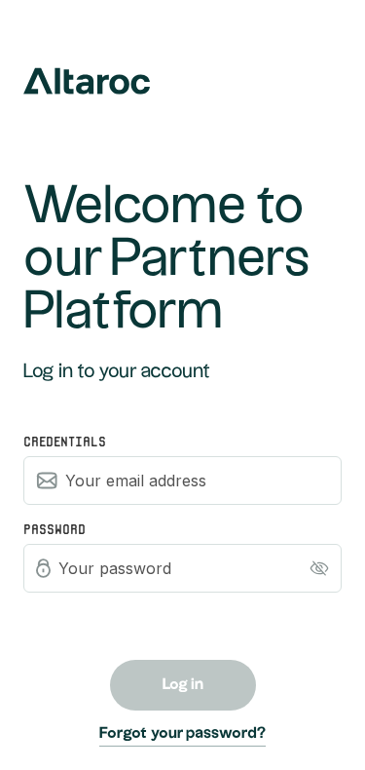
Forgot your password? (182, 733)
